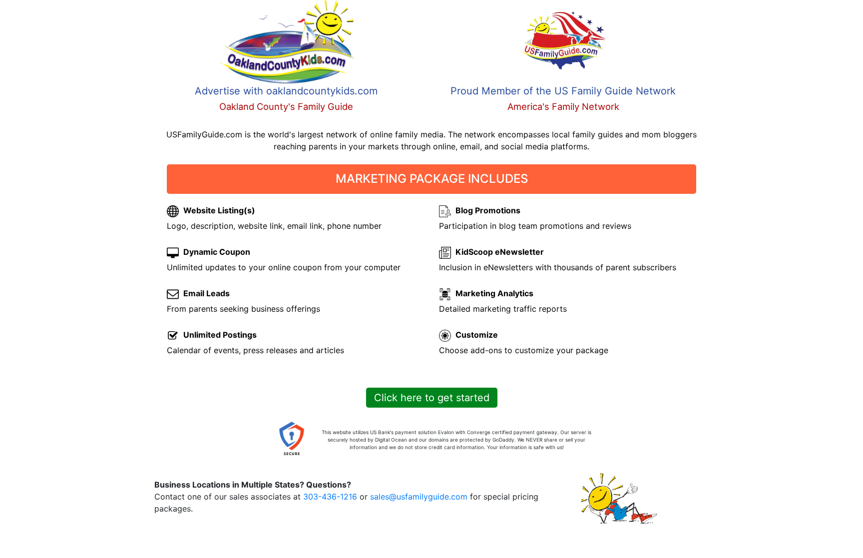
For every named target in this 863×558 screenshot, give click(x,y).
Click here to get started (431, 398)
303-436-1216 (330, 497)
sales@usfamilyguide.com (418, 497)
